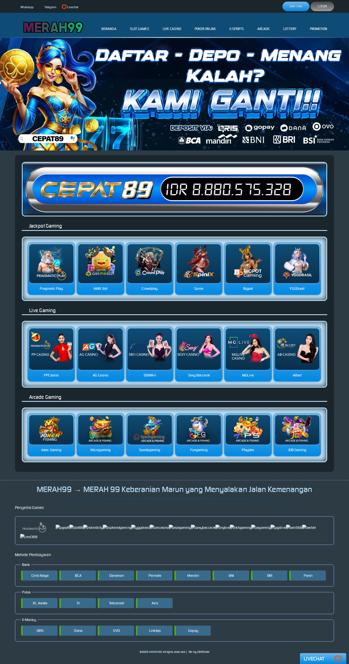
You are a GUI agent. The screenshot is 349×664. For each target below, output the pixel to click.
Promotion (318, 29)
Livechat (73, 7)
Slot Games (139, 29)
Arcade (263, 29)
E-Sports (237, 29)
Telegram (50, 7)
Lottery (289, 29)
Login (322, 6)
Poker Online (205, 29)
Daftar (296, 6)
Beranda (108, 29)
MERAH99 (155, 652)
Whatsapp (27, 7)
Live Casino (172, 29)
